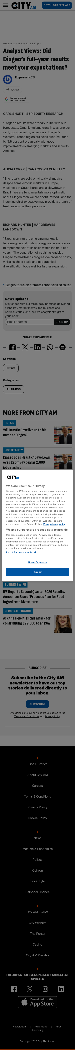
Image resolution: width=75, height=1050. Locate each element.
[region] (37, 525)
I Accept (37, 572)
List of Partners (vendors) (21, 552)
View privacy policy (54, 524)
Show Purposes (37, 562)
